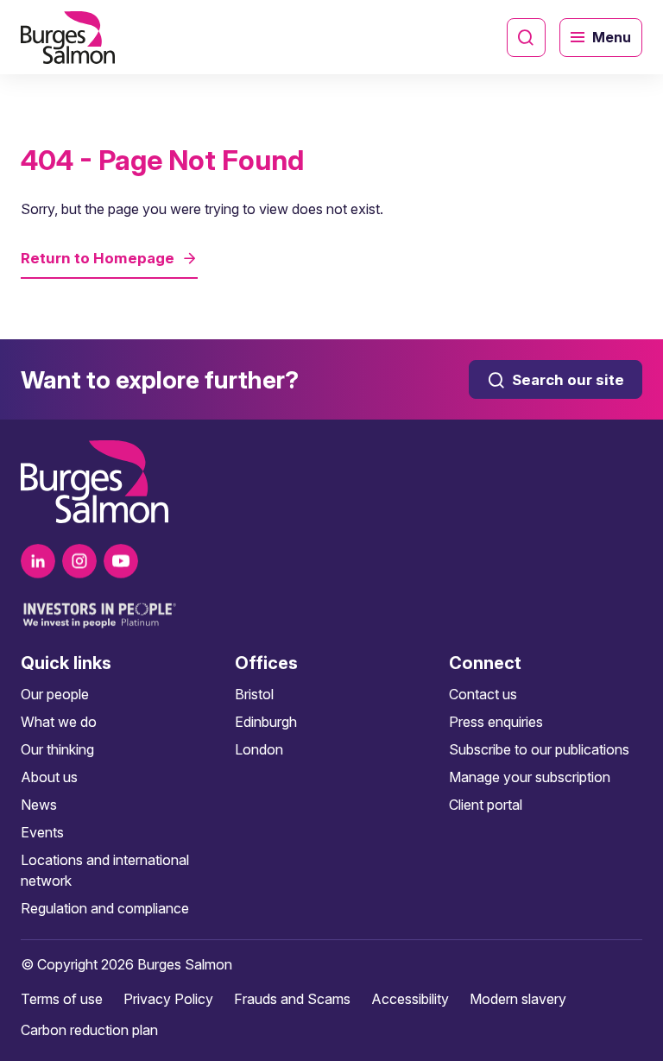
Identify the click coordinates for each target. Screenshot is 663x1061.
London (259, 749)
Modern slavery (518, 998)
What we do (59, 721)
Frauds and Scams (292, 998)
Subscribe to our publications (539, 749)
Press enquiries (496, 721)
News (39, 804)
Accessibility (410, 998)
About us (49, 777)
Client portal (485, 804)
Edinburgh (266, 721)
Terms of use (62, 998)
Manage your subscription (529, 777)
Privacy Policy (168, 998)
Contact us (483, 694)
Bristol (254, 694)
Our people (55, 694)
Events (42, 832)
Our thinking (57, 749)
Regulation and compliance (105, 908)
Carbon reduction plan (89, 1030)
